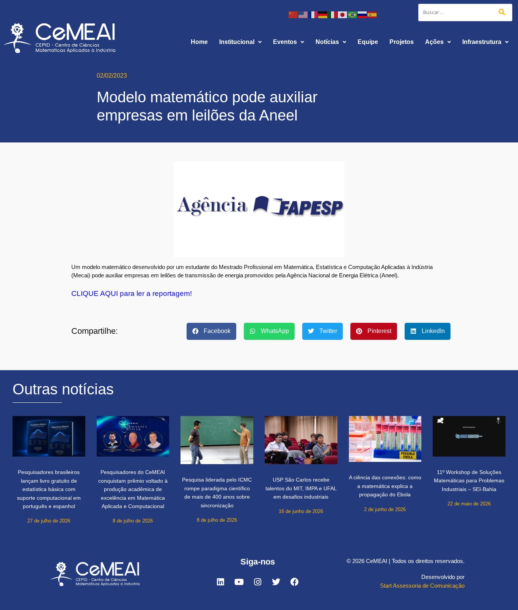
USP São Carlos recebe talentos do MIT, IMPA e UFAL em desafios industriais (301, 488)
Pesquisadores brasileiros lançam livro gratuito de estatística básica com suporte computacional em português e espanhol (49, 489)
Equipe (368, 42)
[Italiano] (333, 14)
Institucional (236, 42)
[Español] (372, 14)
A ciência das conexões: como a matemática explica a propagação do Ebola (385, 485)
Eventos (285, 42)
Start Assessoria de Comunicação (422, 585)
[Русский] (362, 14)
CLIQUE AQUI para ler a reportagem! (131, 293)
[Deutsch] (323, 14)
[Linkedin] (220, 582)
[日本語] (343, 14)
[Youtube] (239, 582)
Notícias (327, 42)
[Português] (353, 14)
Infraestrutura (481, 42)
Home (199, 42)
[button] (240, 42)
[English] (303, 14)
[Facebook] (294, 582)
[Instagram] (257, 582)
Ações (434, 42)
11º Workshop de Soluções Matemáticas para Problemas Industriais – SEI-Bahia (469, 480)
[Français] (313, 14)
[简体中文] (293, 14)
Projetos (401, 42)
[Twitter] (276, 582)
